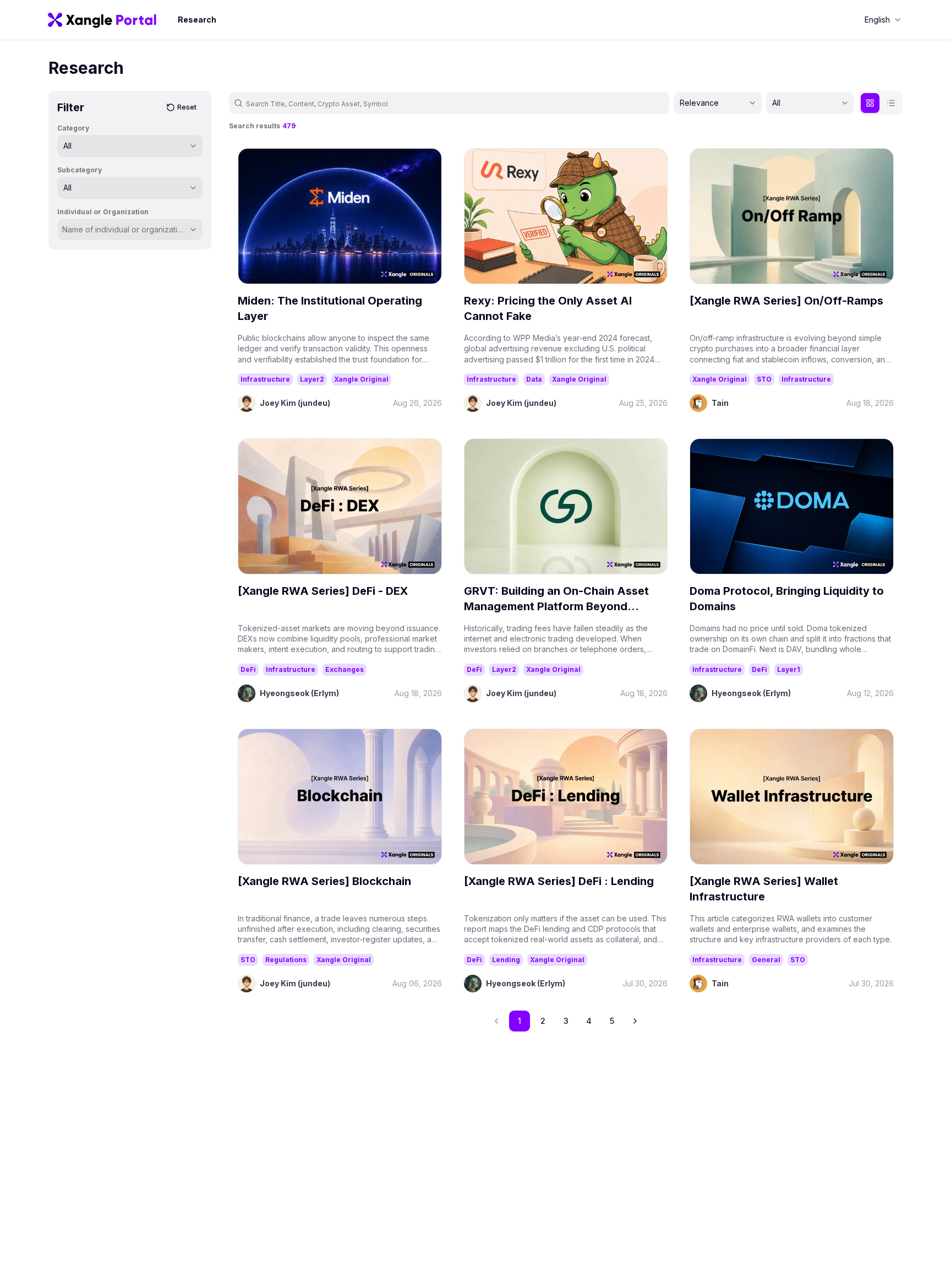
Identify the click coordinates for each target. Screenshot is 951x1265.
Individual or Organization (103, 212)
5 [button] (612, 1020)
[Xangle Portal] (102, 20)
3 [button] (566, 1020)
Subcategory (79, 170)
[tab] (870, 103)
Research (197, 19)
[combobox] (883, 20)
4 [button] (589, 1020)
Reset (186, 107)
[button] (635, 1021)
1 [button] (519, 1020)
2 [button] (542, 1020)
